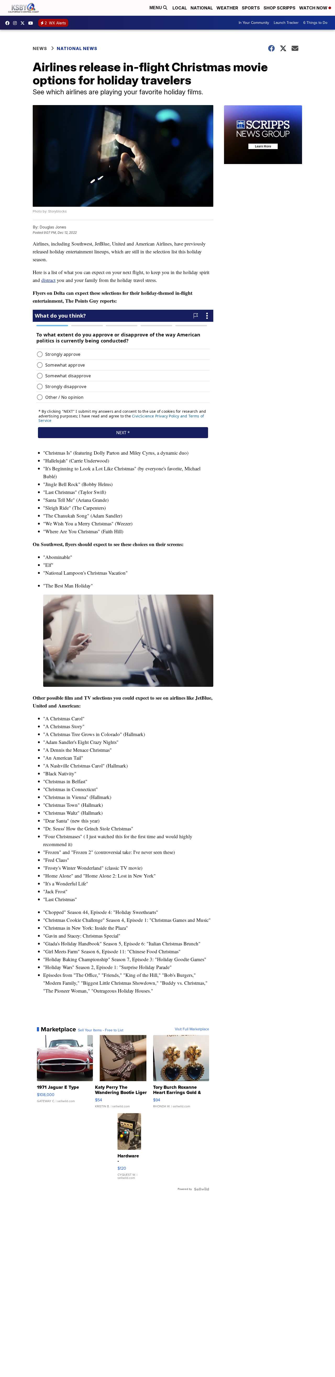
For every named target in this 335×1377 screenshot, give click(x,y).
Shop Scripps (279, 7)
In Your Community (254, 22)
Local (179, 7)
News (40, 48)
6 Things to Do (315, 22)
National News (77, 48)
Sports (251, 7)
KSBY (23, 23)
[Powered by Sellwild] (201, 1189)
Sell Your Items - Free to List (100, 1030)
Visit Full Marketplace (192, 1029)
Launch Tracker (286, 22)
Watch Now (313, 7)
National (202, 7)
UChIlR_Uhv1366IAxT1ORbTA (32, 23)
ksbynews (8, 23)
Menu (156, 8)
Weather (227, 7)
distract (48, 280)
